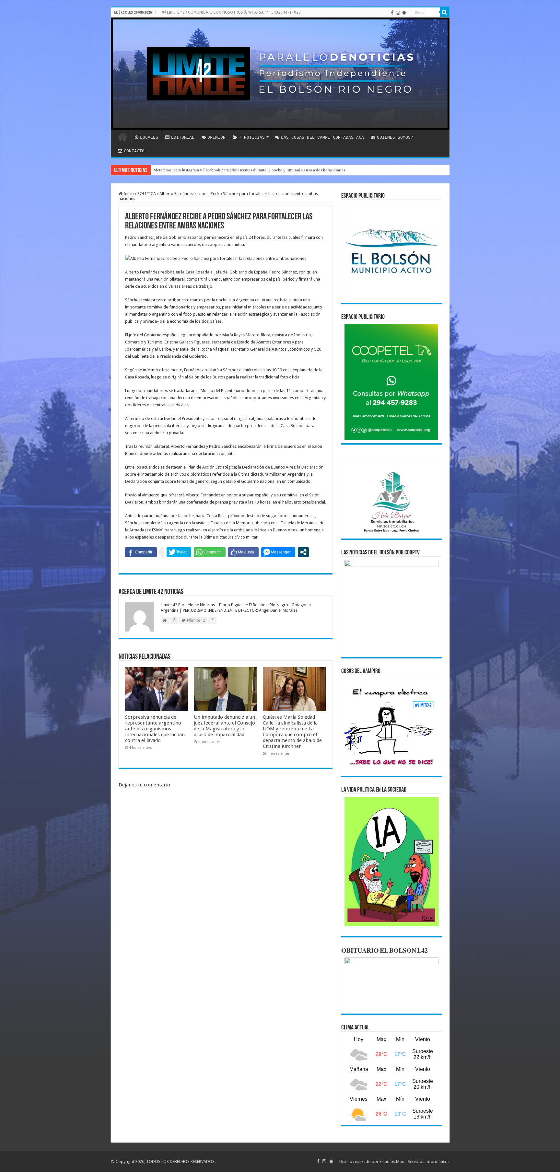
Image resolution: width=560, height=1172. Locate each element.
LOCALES (149, 137)
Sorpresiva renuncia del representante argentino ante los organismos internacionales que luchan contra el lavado (155, 728)
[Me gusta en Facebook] (243, 552)
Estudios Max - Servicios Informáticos (414, 1161)
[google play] (404, 13)
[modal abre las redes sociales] (303, 552)
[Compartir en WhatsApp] (210, 552)
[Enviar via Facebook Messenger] (278, 552)
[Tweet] (179, 552)
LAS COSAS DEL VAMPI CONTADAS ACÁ (322, 137)
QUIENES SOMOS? (395, 137)
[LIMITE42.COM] (280, 73)
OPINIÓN (216, 137)
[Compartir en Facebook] (141, 552)
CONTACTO (134, 150)
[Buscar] (444, 12)
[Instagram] (398, 13)
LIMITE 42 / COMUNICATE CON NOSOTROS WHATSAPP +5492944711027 (233, 12)
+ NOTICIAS (252, 137)
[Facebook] (392, 13)
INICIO (122, 136)
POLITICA (146, 193)
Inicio (128, 193)
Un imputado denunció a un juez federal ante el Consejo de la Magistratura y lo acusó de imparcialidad (224, 725)
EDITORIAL (182, 137)
